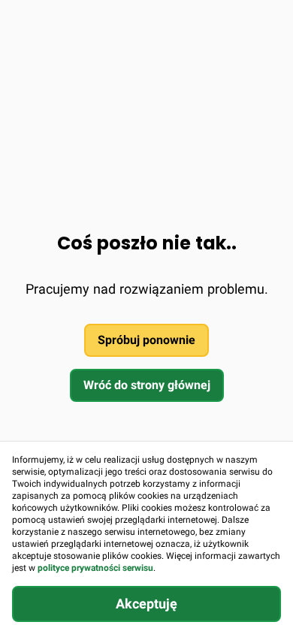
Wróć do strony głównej (146, 385)
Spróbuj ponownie (146, 340)
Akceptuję (146, 603)
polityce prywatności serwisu (95, 568)
